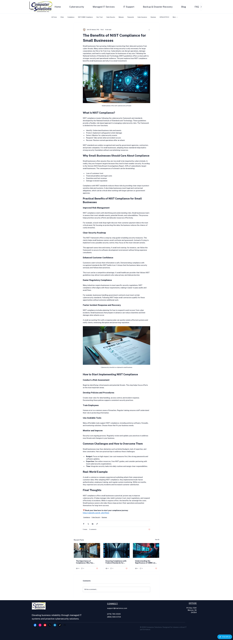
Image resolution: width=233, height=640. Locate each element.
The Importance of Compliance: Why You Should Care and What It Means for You (85, 562)
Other (62, 17)
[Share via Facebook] (84, 524)
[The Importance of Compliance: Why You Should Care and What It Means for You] (87, 550)
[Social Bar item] (35, 625)
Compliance (70, 17)
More (174, 17)
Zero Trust (99, 17)
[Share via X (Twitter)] (88, 524)
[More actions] (149, 30)
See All (157, 539)
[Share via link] (97, 524)
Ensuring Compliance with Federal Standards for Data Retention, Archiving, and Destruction (116, 562)
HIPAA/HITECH (164, 17)
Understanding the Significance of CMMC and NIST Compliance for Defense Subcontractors (145, 562)
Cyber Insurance (142, 17)
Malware (121, 17)
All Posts (54, 17)
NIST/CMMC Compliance (85, 17)
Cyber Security (110, 17)
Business (153, 17)
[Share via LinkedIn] (92, 524)
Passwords (130, 17)
